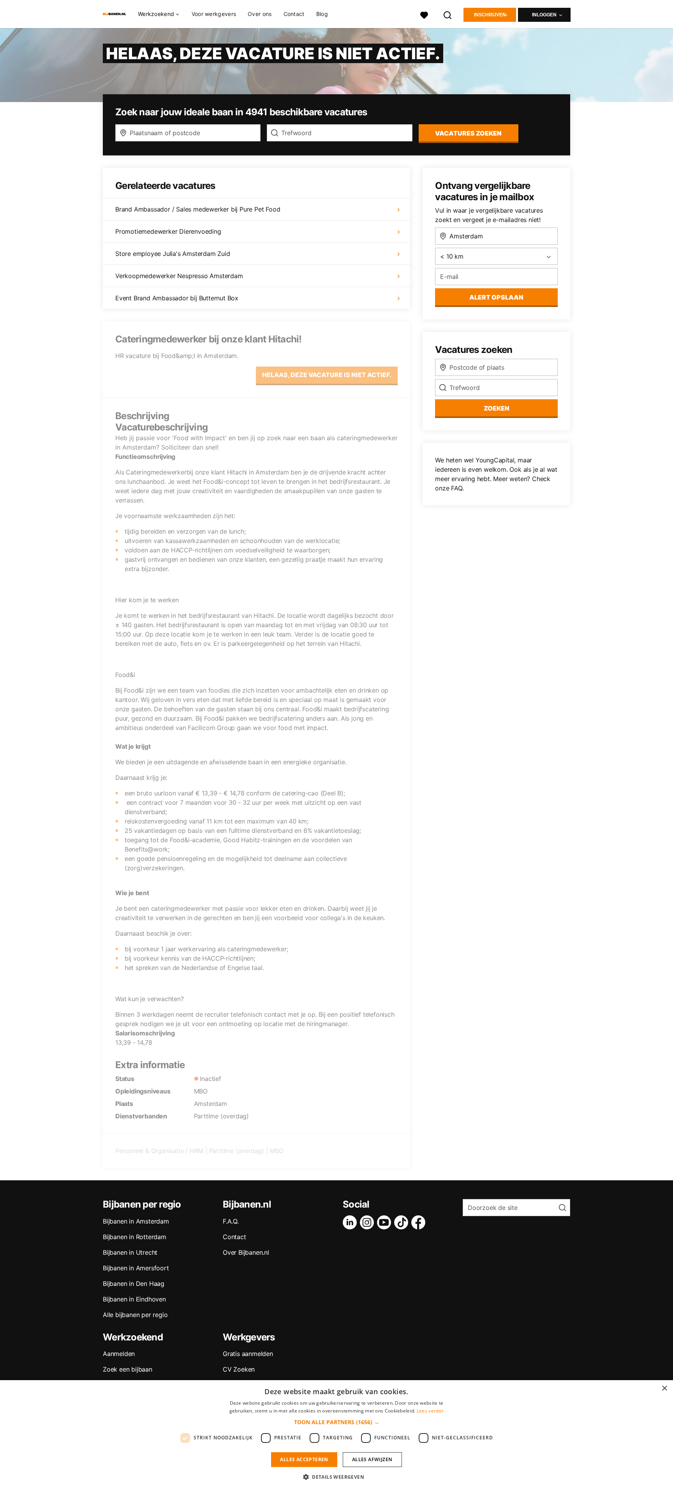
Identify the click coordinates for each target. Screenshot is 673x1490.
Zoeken (496, 408)
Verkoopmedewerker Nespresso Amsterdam (179, 276)
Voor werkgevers (214, 14)
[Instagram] (368, 1222)
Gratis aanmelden (248, 1354)
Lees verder (430, 1410)
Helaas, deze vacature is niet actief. (326, 375)
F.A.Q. (231, 1221)
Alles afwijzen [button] (372, 1459)
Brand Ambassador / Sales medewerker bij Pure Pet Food (197, 209)
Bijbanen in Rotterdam (134, 1237)
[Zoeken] (448, 14)
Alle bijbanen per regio (135, 1315)
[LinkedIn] (351, 1222)
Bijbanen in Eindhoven (134, 1299)
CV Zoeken (239, 1369)
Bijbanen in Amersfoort (136, 1268)
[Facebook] (419, 1222)
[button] (336, 1422)
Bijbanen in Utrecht (130, 1252)
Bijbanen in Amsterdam (136, 1221)
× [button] (664, 1388)
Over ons (259, 14)
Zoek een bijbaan (127, 1369)
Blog (322, 14)
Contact (294, 14)
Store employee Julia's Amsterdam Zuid (172, 253)
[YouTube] (385, 1222)
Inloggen (544, 15)
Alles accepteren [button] (304, 1459)
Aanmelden (119, 1354)
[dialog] (336, 1435)
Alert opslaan (496, 297)
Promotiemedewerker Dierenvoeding (168, 231)
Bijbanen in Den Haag (133, 1283)
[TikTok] (402, 1222)
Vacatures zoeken (468, 133)
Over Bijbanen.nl (246, 1252)
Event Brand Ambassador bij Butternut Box (176, 298)
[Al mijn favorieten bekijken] (424, 14)
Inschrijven (490, 15)
